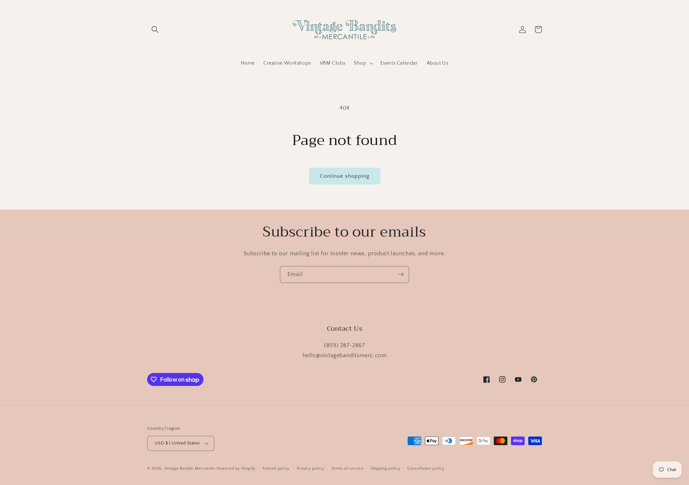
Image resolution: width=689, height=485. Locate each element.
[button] (155, 29)
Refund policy (276, 468)
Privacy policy (310, 468)
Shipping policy (385, 468)
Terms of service (347, 468)
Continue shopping (345, 176)
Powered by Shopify (236, 468)
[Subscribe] (401, 274)
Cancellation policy (425, 468)
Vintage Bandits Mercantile (189, 468)
